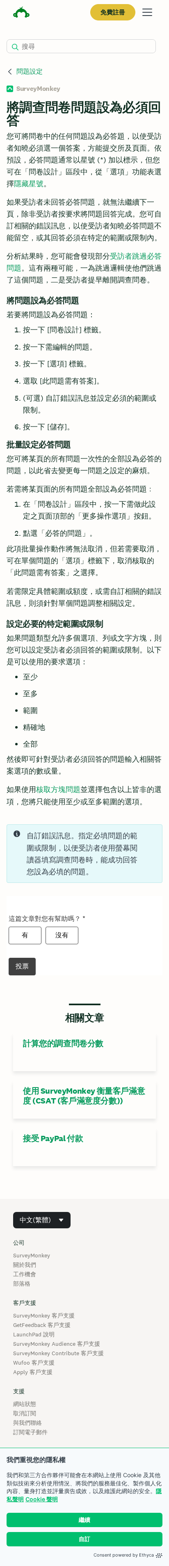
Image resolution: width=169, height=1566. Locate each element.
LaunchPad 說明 (34, 1334)
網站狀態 (24, 1404)
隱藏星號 (28, 183)
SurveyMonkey (31, 1255)
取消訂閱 (24, 1413)
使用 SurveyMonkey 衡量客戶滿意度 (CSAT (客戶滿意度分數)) (84, 1095)
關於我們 (24, 1264)
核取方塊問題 (58, 789)
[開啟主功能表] (147, 12)
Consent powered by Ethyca (124, 1555)
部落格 (21, 1283)
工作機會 (24, 1274)
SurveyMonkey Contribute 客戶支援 (58, 1353)
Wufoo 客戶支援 (34, 1362)
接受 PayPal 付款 (53, 1138)
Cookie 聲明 (41, 1499)
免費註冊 (112, 12)
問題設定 (29, 71)
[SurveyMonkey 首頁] (21, 13)
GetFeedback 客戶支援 (42, 1325)
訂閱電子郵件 (30, 1432)
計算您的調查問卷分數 (63, 1043)
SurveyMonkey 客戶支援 (44, 1315)
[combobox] (42, 1220)
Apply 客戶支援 (33, 1372)
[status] (84, 853)
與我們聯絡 (27, 1422)
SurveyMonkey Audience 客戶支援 (56, 1343)
